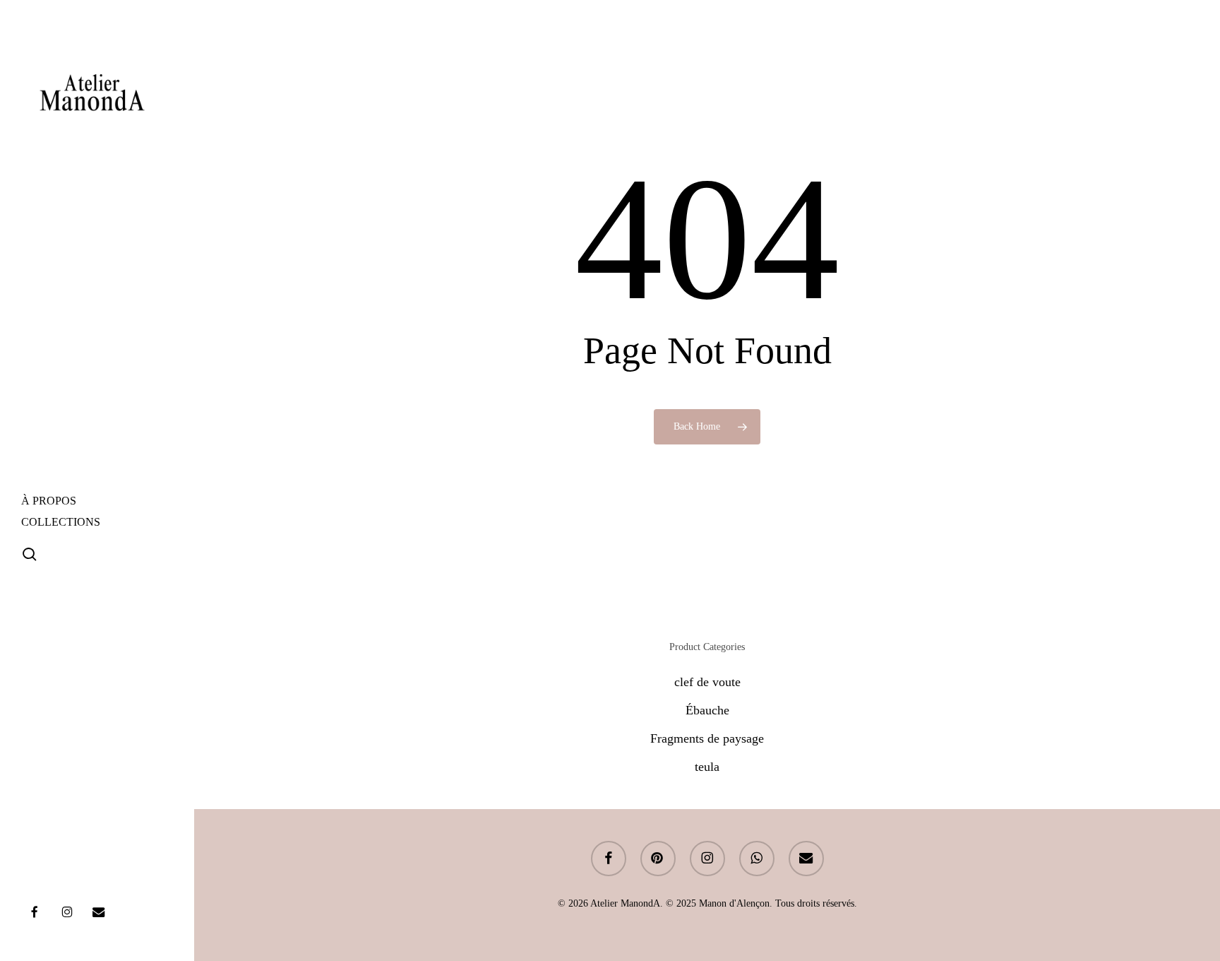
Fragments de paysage (707, 738)
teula (707, 767)
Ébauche (707, 710)
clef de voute (707, 682)
